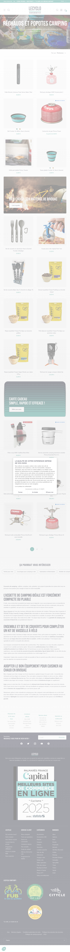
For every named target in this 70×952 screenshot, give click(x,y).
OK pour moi (49, 492)
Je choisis (35, 492)
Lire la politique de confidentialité (23, 486)
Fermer (20, 492)
